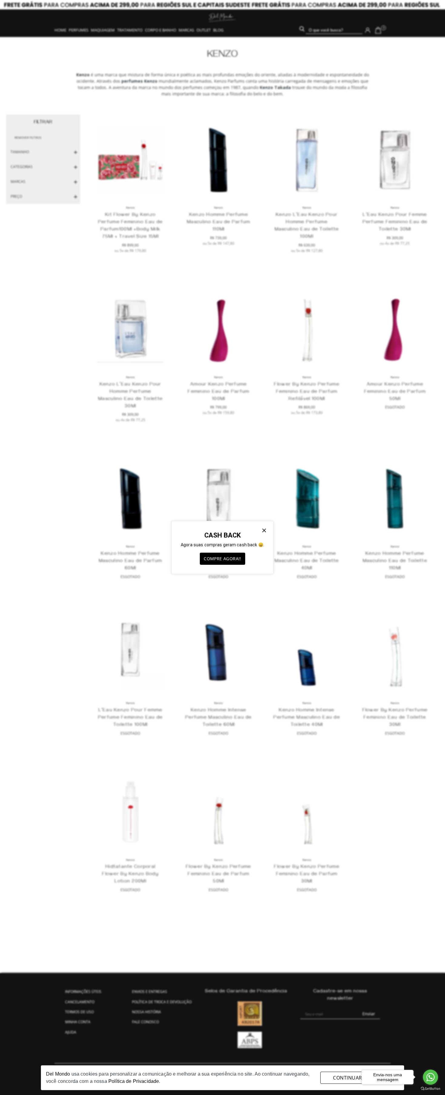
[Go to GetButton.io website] (430, 1089)
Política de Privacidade (133, 1081)
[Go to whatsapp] (430, 1077)
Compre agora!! (222, 558)
